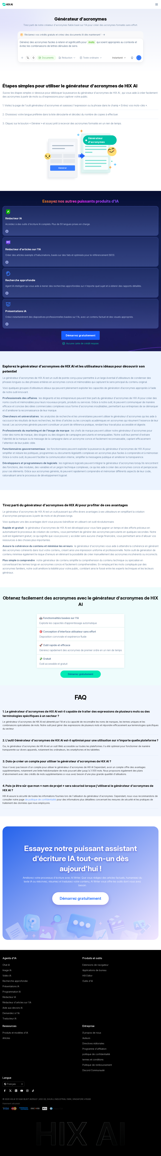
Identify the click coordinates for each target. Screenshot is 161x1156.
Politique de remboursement (97, 1065)
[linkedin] (16, 1090)
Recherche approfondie (20, 280)
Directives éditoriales (93, 1043)
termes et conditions (92, 1059)
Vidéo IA (7, 975)
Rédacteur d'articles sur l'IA (23, 249)
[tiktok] (33, 1090)
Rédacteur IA (13, 218)
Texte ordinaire (91, 57)
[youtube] (21, 1090)
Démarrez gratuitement (80, 335)
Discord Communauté (93, 1070)
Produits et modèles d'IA (15, 1032)
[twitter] (10, 1090)
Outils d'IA (87, 981)
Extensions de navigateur (95, 965)
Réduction (67, 57)
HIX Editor (87, 975)
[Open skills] (33, 57)
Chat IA (6, 965)
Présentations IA (15, 311)
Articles (6, 1038)
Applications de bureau (94, 970)
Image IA (7, 970)
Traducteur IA (9, 1018)
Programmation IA (12, 991)
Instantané (117, 57)
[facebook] (4, 1090)
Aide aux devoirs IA (12, 1007)
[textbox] (80, 46)
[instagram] (27, 1090)
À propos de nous (91, 1032)
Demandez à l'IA (11, 1013)
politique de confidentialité (96, 1054)
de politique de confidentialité (40, 799)
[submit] (138, 57)
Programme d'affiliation (94, 1048)
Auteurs (86, 1038)
